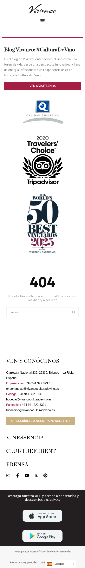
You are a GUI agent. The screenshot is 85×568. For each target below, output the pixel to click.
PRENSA (17, 464)
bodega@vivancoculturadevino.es (29, 399)
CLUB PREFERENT (31, 451)
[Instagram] (8, 475)
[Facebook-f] (17, 475)
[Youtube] (27, 475)
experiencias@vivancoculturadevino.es (32, 388)
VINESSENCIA (25, 437)
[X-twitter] (36, 475)
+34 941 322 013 (29, 394)
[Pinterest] (45, 475)
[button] (42, 20)
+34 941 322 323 (36, 383)
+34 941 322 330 (33, 404)
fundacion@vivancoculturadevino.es (30, 410)
